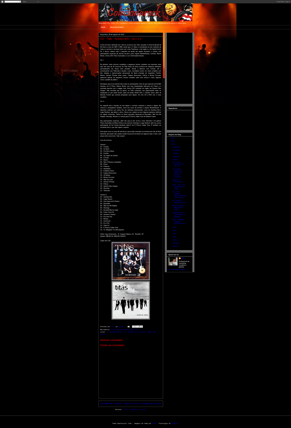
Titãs (136, 329)
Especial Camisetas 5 (177, 181)
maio (175, 233)
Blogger (174, 423)
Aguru (154, 423)
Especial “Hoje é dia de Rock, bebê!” (178, 207)
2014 (173, 138)
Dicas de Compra (116, 27)
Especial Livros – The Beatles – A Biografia (178, 214)
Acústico (114, 329)
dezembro (177, 147)
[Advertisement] (177, 67)
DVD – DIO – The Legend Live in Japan (178, 187)
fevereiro (176, 243)
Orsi (182, 258)
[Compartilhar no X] (137, 326)
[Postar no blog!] (135, 326)
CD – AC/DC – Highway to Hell (178, 201)
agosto (175, 159)
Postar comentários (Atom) (134, 409)
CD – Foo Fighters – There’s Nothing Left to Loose (179, 194)
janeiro (175, 246)
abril (174, 237)
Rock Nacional (126, 329)
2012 (173, 144)
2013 (173, 141)
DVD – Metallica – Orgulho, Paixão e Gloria (178, 221)
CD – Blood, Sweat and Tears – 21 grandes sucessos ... (177, 173)
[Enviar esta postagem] (129, 327)
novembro (177, 150)
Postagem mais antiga (151, 404)
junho (175, 230)
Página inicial (131, 404)
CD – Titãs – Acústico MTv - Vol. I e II (178, 164)
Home (103, 27)
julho (175, 227)
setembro (176, 156)
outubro (176, 153)
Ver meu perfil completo (177, 269)
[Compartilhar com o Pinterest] (142, 326)
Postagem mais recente (111, 404)
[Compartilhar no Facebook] (139, 326)
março (175, 240)
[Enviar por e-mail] (133, 326)
